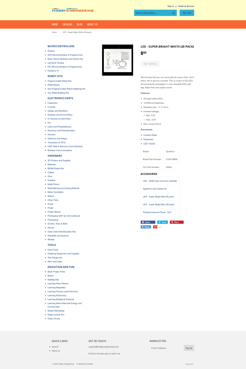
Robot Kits (55, 76)
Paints (50, 203)
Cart (189, 12)
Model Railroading (56, 310)
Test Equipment (55, 257)
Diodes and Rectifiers (58, 110)
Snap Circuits (54, 318)
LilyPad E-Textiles (56, 62)
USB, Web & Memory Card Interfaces (65, 146)
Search (55, 346)
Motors (51, 195)
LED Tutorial (149, 143)
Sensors (51, 134)
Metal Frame (53, 184)
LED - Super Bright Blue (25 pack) (159, 204)
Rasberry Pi (53, 70)
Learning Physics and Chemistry (63, 291)
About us (92, 24)
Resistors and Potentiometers (61, 130)
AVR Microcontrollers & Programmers (65, 54)
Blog (79, 24)
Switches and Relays (57, 138)
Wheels (51, 239)
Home (55, 24)
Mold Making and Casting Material (63, 188)
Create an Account (186, 6)
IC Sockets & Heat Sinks (59, 118)
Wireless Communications (60, 150)
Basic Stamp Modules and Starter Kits (65, 58)
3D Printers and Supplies (59, 160)
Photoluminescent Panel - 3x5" (157, 212)
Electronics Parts (60, 98)
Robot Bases (54, 84)
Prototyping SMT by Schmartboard (64, 215)
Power (51, 207)
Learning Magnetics (57, 287)
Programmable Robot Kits (60, 80)
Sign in (171, 6)
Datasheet (148, 139)
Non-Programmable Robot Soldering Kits (66, 88)
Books (51, 275)
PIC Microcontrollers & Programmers (65, 66)
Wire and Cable (55, 261)
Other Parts (53, 199)
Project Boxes (54, 211)
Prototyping (53, 219)
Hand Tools (53, 249)
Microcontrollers (61, 46)
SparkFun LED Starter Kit (154, 188)
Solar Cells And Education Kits (62, 231)
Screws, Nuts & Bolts (57, 223)
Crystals (51, 106)
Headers (52, 180)
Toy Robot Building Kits (58, 92)
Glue (50, 176)
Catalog (67, 24)
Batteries (52, 164)
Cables (51, 172)
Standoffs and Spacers (58, 235)
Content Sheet (150, 134)
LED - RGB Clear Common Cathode (160, 180)
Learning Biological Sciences (61, 299)
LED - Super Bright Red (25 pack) (158, 196)
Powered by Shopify (85, 363)
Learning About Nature (58, 283)
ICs (49, 122)
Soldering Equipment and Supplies (63, 253)
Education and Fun (61, 267)
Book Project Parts (56, 271)
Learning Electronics (57, 295)
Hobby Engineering (66, 363)
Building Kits (53, 279)
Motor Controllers (56, 191)
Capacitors (53, 102)
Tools (52, 245)
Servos (51, 227)
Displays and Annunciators (60, 114)
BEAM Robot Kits (56, 168)
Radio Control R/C (56, 314)
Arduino (51, 50)
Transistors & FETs (56, 142)
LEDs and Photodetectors (59, 126)
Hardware (55, 155)
